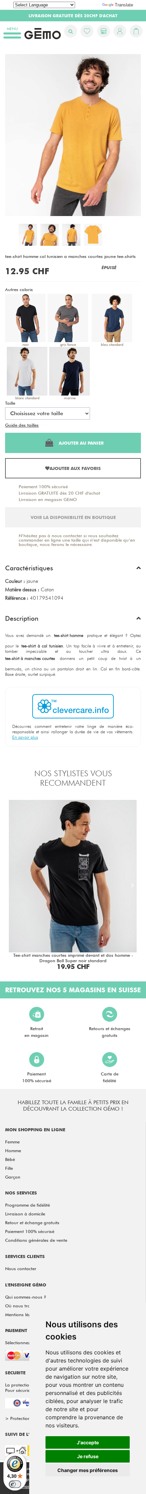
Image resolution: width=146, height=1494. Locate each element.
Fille (9, 1168)
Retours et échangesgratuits (109, 1032)
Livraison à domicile (25, 1213)
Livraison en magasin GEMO (48, 499)
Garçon (12, 1177)
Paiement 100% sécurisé (43, 486)
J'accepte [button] (88, 1442)
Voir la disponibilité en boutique (73, 517)
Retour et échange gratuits (32, 1222)
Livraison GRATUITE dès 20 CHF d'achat (59, 493)
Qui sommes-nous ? (25, 1297)
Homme (13, 1150)
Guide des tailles (22, 425)
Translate (124, 4)
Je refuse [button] (87, 1456)
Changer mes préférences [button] (87, 1470)
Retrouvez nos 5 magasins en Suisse (73, 990)
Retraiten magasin (36, 1032)
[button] (73, 569)
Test (44, 425)
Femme (12, 1141)
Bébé (10, 1159)
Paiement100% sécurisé (36, 1077)
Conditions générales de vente (36, 1240)
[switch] (15, 1484)
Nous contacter (20, 1268)
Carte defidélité (109, 1077)
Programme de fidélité (27, 1205)
